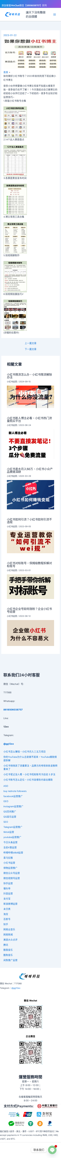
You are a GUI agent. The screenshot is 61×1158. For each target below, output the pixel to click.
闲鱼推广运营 (10, 960)
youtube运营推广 (12, 837)
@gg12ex (15, 988)
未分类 (6, 909)
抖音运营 (8, 893)
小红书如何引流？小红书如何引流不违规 (29, 521)
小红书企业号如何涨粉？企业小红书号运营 (29, 610)
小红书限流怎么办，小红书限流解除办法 (29, 376)
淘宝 (5, 914)
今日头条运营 (10, 842)
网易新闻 (8, 934)
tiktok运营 (8, 832)
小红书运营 (12, 381)
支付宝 (6, 898)
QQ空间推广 (9, 811)
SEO (5, 821)
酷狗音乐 (8, 955)
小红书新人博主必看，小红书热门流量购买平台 (29, 419)
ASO (5, 786)
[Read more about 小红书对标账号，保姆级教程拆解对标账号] (30, 586)
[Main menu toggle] (54, 14)
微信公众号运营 (11, 873)
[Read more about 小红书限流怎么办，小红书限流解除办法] (30, 396)
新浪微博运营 (10, 903)
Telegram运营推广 (13, 827)
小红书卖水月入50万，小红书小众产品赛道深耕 (30, 470)
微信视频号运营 (11, 878)
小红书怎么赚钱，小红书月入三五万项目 (24, 751)
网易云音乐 (9, 929)
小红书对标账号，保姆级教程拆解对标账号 (29, 564)
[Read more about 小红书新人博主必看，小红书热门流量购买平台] (30, 444)
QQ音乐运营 (9, 816)
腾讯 (5, 945)
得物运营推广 (10, 868)
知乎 (5, 924)
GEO (5, 801)
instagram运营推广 (13, 806)
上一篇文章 (30, 343)
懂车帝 (6, 888)
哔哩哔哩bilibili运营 (13, 852)
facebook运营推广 (13, 796)
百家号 (6, 919)
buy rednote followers (15, 791)
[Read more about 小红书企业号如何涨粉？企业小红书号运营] (30, 632)
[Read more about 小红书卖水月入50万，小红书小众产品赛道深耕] (30, 494)
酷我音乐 (8, 950)
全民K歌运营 (10, 847)
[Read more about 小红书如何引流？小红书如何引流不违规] (30, 541)
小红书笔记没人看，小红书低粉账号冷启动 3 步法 (29, 774)
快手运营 (8, 883)
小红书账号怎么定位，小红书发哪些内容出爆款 (28, 779)
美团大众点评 (10, 939)
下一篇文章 (30, 349)
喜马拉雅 (8, 857)
